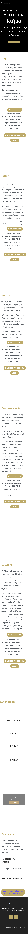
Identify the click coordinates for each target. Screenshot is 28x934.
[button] (25, 4)
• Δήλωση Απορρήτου (13, 927)
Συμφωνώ (14, 802)
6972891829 (5, 862)
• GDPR (23, 927)
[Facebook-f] (11, 917)
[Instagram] (16, 917)
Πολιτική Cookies (14, 799)
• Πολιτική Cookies (6, 927)
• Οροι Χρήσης (19, 927)
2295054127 (9, 859)
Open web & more (22, 910)
